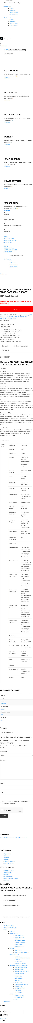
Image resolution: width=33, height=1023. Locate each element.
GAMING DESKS (19, 973)
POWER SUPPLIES (20, 943)
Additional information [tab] (21, 346)
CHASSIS (17, 956)
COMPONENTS (14, 933)
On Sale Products (9, 925)
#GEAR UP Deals (9, 238)
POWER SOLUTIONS (20, 963)
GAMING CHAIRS (19, 969)
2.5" (8, 316)
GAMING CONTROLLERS (22, 971)
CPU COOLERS (19, 935)
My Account (7, 6)
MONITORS (18, 950)
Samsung (26, 315)
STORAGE (12, 994)
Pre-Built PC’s (18, 961)
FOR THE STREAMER (21, 967)
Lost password (13, 14)
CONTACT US (8, 242)
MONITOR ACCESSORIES (22, 952)
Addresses (12, 10)
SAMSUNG (10, 318)
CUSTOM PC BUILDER (10, 240)
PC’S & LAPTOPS (14, 954)
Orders (11, 8)
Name (2, 783)
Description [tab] (5, 346)
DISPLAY (12, 948)
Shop (5, 929)
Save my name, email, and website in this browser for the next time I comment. (16, 802)
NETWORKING (19, 982)
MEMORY (17, 939)
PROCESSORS (19, 944)
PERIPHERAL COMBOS (21, 984)
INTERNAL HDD (19, 997)
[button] (1, 44)
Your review (3, 760)
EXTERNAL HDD (19, 996)
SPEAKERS (18, 990)
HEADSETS (18, 975)
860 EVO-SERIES (19, 316)
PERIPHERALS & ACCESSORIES (18, 965)
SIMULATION (18, 986)
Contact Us (7, 1001)
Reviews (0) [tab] (5, 350)
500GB (12, 316)
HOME (6, 236)
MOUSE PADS (18, 978)
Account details (14, 12)
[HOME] (0, 920)
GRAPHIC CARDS (19, 937)
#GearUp (12, 931)
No (1, 720)
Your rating (3, 751)
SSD (30, 315)
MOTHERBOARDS (20, 941)
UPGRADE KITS (19, 946)
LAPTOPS (17, 960)
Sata (2, 714)
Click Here (7, 78)
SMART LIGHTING (20, 988)
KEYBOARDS (18, 977)
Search (2, 1012)
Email (2, 792)
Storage (2, 316)
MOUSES (17, 980)
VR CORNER (18, 992)
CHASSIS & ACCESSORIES (22, 958)
